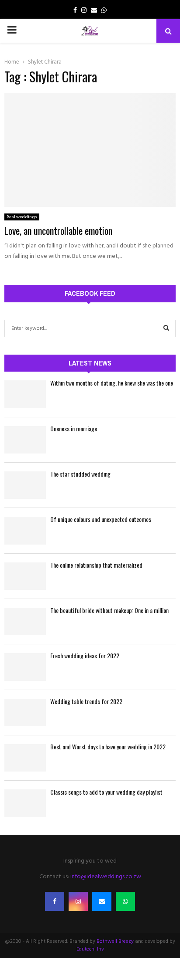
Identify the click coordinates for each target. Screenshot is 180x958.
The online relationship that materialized (96, 564)
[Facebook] (54, 901)
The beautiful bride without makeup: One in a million (109, 610)
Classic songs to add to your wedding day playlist (106, 791)
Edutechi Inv (90, 949)
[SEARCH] (166, 328)
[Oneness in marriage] (25, 440)
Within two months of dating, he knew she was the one (111, 382)
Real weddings (22, 216)
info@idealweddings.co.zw (105, 877)
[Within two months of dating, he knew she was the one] (25, 394)
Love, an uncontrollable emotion (58, 230)
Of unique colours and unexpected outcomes (100, 519)
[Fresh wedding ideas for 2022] (25, 666)
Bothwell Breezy (115, 941)
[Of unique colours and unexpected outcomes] (25, 530)
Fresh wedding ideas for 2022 (84, 655)
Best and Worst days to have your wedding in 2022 (108, 746)
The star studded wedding (80, 473)
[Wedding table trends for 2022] (25, 712)
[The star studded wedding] (25, 485)
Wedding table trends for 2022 (86, 701)
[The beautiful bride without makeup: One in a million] (25, 621)
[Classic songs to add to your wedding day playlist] (25, 803)
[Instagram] (78, 901)
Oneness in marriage (73, 428)
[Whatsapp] (125, 901)
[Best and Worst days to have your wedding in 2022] (25, 758)
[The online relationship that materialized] (25, 576)
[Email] (101, 901)
